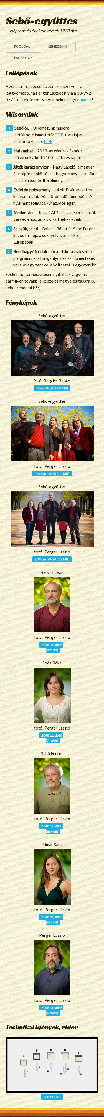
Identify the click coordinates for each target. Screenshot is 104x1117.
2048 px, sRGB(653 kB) (52, 919)
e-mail (82, 99)
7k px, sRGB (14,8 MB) (52, 388)
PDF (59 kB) (52, 1097)
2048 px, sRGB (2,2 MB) (52, 473)
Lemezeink (57, 46)
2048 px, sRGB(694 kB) (52, 1010)
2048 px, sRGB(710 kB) (52, 738)
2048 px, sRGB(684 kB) (52, 828)
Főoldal (22, 46)
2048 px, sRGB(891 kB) (52, 647)
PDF (59, 134)
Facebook (23, 58)
